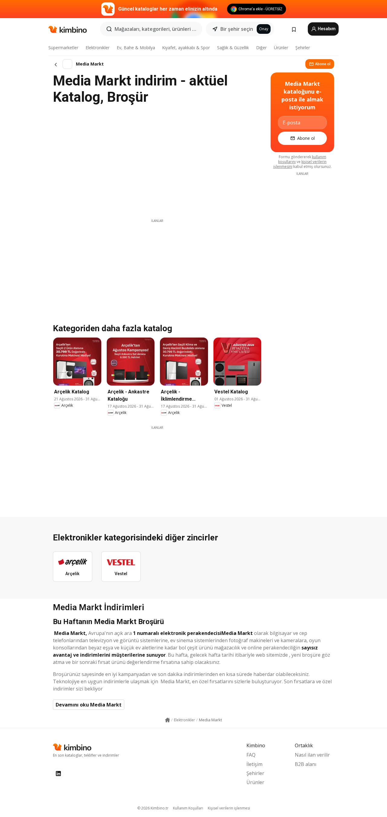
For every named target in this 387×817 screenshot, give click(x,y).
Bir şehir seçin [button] (236, 29)
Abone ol (322, 63)
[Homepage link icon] (167, 720)
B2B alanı (305, 764)
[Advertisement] (157, 265)
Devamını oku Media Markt (89, 704)
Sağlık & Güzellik (233, 47)
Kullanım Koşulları (188, 808)
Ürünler (281, 47)
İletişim (254, 764)
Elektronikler (97, 47)
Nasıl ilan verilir (312, 754)
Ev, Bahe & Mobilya (136, 47)
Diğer (261, 47)
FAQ (250, 754)
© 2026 (152, 808)
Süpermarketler (63, 47)
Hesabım (326, 28)
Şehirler (302, 47)
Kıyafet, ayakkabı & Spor (186, 47)
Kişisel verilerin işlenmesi (229, 808)
